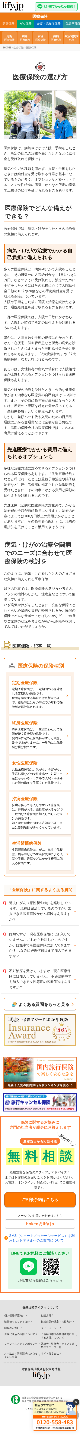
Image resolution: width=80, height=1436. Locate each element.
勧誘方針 (46, 1315)
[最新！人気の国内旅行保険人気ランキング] (40, 1073)
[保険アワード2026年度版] (40, 1030)
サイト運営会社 (50, 1353)
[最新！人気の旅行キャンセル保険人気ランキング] (40, 1102)
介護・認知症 (49, 23)
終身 (25, 38)
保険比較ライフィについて (40, 1307)
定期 (9, 38)
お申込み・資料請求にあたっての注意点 (21, 1355)
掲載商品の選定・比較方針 (56, 1321)
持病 (56, 38)
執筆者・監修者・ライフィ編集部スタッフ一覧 (57, 1345)
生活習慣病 (72, 38)
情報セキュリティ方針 (17, 1321)
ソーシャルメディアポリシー (21, 1343)
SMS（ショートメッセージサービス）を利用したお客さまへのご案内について (42, 1238)
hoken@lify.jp (40, 1224)
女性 (40, 38)
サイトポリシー (50, 1328)
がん (26, 23)
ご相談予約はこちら (40, 1199)
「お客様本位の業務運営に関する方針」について (57, 1336)
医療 (9, 23)
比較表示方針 (12, 1328)
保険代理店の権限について (19, 1334)
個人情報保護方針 (14, 1315)
